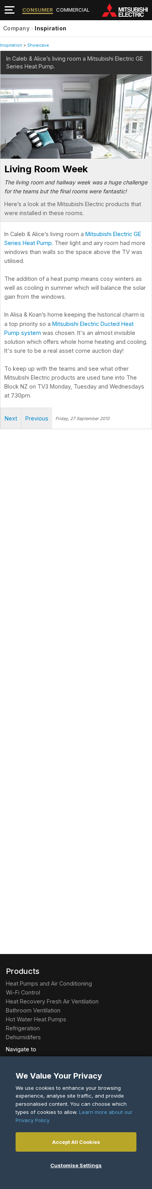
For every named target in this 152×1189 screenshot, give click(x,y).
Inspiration (50, 28)
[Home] (126, 10)
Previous (36, 418)
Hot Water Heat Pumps (36, 1019)
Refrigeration (23, 1028)
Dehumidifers (23, 1037)
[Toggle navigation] (9, 10)
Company (16, 28)
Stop (5, 153)
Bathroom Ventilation (33, 1010)
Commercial (73, 10)
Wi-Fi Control (23, 992)
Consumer (37, 10)
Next (16, 99)
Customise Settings (76, 1165)
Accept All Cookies (76, 1142)
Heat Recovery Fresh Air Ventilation (52, 1001)
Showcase (38, 45)
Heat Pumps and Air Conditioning (49, 983)
